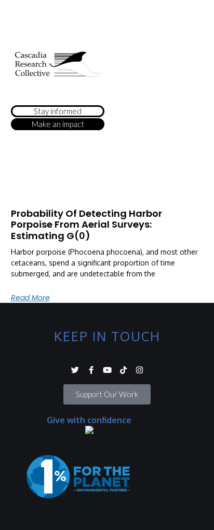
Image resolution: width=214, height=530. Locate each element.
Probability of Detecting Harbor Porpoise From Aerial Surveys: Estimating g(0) (86, 224)
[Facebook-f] (91, 370)
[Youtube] (107, 370)
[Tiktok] (123, 370)
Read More (30, 297)
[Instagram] (139, 370)
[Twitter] (75, 370)
